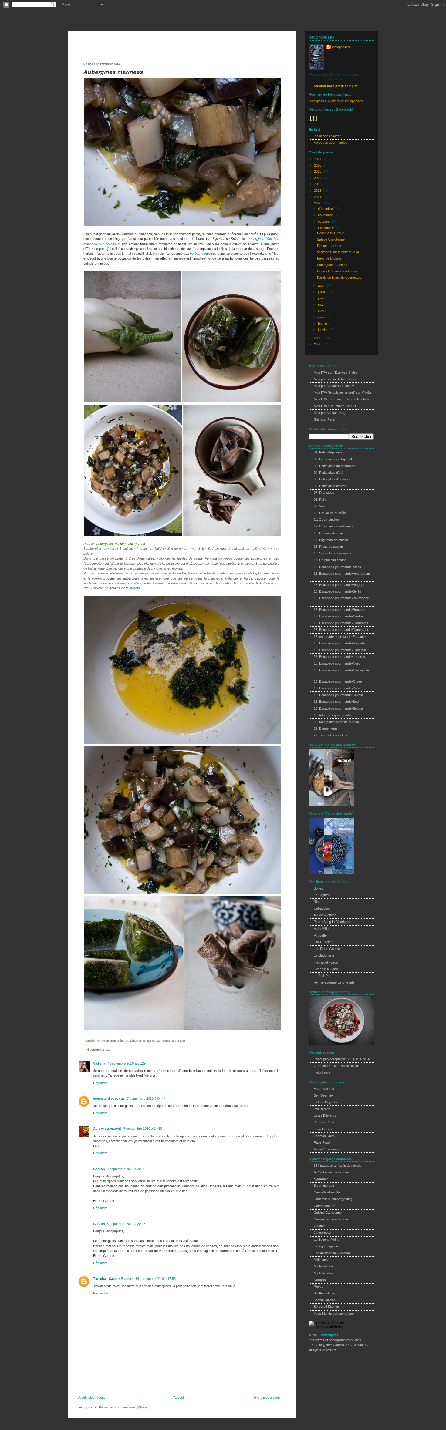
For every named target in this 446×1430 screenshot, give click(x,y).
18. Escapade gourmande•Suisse (338, 708)
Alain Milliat (321, 928)
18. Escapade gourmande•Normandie (341, 670)
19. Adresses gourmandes (333, 715)
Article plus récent (91, 1397)
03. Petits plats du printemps (334, 466)
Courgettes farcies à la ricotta (338, 271)
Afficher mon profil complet (335, 86)
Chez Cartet (323, 942)
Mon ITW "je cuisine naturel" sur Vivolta (342, 392)
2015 (318, 171)
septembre (326, 227)
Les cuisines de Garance (332, 1253)
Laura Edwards (325, 1115)
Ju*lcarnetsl (322, 1232)
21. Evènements (326, 728)
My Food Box (323, 1266)
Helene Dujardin (325, 1102)
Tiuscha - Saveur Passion (113, 1278)
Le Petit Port (323, 975)
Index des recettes (327, 136)
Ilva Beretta (322, 1109)
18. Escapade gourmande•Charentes (341, 623)
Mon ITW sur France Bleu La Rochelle (342, 399)
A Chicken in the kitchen (331, 1172)
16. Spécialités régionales (332, 553)
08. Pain (320, 499)
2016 (318, 165)
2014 (318, 178)
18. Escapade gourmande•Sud (336, 701)
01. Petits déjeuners (328, 452)
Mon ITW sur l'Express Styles (335, 372)
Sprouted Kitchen (326, 1306)
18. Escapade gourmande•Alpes (337, 567)
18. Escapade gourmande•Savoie (338, 695)
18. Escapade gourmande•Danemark (341, 629)
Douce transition (329, 245)
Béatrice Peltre (324, 1122)
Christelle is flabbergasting (333, 1199)
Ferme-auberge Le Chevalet (334, 982)
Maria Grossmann (327, 1149)
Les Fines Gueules (328, 949)
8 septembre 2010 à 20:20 (126, 1169)
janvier (323, 329)
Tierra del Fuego (326, 962)
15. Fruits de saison (328, 546)
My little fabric (324, 1273)
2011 (318, 197)
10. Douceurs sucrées (330, 513)
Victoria (99, 1063)
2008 (318, 344)
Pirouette (320, 935)
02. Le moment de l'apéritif (333, 459)
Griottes (320, 1226)
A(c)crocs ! (322, 1179)
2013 (318, 184)
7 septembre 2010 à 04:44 (146, 1098)
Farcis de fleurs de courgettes (339, 277)
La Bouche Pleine (326, 1239)
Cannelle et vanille (327, 1192)
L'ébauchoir (322, 908)
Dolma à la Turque (330, 233)
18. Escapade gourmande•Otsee (338, 681)
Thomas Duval (324, 1136)
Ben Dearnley (324, 1095)
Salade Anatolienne (331, 239)
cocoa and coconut (109, 1098)
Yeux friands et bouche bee (334, 1313)
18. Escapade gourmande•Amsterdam (342, 573)
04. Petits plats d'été (110, 1040)
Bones (318, 888)
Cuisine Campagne (328, 1212)
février (323, 323)
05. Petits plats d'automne (332, 479)
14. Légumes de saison (140, 1040)
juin (321, 298)
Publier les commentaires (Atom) (123, 1407)
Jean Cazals (323, 1129)
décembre (326, 208)
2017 (318, 159)
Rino (317, 901)
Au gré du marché (107, 1128)
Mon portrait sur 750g (329, 413)
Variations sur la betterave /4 (338, 252)
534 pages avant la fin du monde (337, 1165)
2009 (318, 338)
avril (321, 311)
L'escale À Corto (326, 969)
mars (322, 317)
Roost (318, 1286)
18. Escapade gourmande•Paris (337, 688)
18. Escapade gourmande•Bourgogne (341, 598)
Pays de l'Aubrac (329, 258)
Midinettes (321, 1259)
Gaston (99, 1169)
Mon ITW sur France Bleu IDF (336, 406)
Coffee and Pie (324, 1206)
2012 (318, 190)
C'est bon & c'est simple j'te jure (337, 1066)
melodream (322, 1072)
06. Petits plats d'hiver (330, 486)
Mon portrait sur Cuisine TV (334, 386)
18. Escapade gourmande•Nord (337, 663)
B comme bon (324, 1185)
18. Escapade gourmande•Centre (338, 616)
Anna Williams (324, 1089)
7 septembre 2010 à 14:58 (142, 1128)
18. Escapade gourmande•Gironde (339, 643)
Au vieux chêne (325, 915)
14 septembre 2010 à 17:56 (155, 1278)
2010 (318, 203)
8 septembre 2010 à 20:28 (126, 1224)
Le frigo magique (326, 1246)
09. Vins (320, 506)
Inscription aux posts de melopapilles (336, 101)
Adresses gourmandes (330, 142)
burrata (134, 588)
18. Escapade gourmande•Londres (339, 656)
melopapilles (92, 17)
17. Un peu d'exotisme (330, 560)
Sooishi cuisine (325, 1300)
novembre (326, 215)
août (321, 285)
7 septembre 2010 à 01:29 (126, 1063)
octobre (324, 221)
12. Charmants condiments (333, 526)
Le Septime (322, 895)
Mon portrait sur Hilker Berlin (335, 379)
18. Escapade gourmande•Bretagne (340, 609)
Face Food (322, 1142)
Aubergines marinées (113, 72)
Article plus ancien (266, 1397)
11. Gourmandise (326, 519)
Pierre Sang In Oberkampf (333, 922)
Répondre (100, 1083)
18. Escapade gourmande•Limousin (340, 650)
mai (321, 304)
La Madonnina (324, 955)
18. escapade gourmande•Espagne (340, 636)
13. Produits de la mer (330, 533)
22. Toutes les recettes (171, 1040)
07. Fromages (324, 492)
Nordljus (320, 1280)
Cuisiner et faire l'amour (331, 1219)
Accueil (179, 1397)
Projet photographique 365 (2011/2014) (342, 1059)
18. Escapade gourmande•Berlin (337, 591)
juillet (322, 292)
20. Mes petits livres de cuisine (336, 722)
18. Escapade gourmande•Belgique (339, 585)
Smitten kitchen (325, 1293)
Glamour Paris (324, 419)
